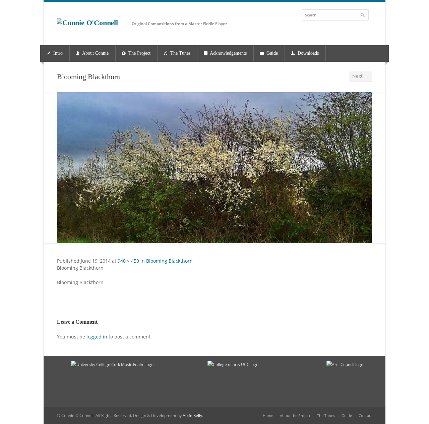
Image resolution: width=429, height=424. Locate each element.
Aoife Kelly (192, 415)
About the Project (295, 415)
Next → (360, 76)
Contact (365, 415)
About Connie (95, 53)
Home (268, 415)
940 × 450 (128, 261)
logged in (96, 336)
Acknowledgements (228, 53)
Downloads (307, 53)
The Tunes (179, 53)
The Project (138, 53)
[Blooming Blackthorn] (214, 167)
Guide (271, 53)
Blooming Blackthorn (169, 261)
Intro (57, 53)
